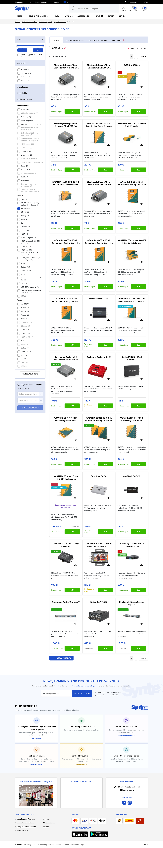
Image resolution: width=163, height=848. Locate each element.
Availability (21, 63)
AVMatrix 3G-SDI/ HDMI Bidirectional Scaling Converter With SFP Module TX (65, 241)
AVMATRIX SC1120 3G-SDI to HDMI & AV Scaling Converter (98, 419)
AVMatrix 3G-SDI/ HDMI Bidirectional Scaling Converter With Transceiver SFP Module (98, 241)
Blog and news (49, 822)
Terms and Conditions (25, 822)
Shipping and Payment (26, 819)
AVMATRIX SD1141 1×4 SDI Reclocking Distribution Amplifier (65, 419)
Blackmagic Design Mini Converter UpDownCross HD (66, 358)
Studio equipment (45, 22)
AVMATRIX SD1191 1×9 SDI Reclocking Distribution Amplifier (132, 419)
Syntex (17, 22)
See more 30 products (61, 658)
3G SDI (60, 48)
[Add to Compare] (75, 86)
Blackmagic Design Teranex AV (66, 602)
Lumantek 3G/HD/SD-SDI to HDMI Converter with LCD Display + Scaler (99, 545)
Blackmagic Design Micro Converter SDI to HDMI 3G (99, 183)
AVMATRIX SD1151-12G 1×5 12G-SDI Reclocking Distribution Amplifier (66, 477)
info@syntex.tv (128, 790)
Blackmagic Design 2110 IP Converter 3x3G (132, 545)
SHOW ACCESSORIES (30, 408)
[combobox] (30, 394)
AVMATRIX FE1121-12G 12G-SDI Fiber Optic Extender (132, 241)
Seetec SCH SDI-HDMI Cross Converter (66, 545)
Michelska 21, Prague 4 (42, 781)
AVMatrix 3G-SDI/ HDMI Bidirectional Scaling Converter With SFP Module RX (65, 299)
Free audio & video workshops (83, 686)
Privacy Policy (22, 830)
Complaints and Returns (26, 826)
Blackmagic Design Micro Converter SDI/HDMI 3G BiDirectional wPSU (98, 66)
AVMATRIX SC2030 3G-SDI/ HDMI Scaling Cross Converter (99, 124)
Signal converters (60, 22)
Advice (46, 826)
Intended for (22, 93)
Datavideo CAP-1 (99, 476)
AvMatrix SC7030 (132, 65)
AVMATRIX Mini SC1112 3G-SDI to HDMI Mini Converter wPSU (66, 183)
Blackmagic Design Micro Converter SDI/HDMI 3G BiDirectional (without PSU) (65, 124)
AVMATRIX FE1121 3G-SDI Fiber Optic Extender (132, 124)
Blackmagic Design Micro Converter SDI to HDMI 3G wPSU (66, 66)
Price (19, 39)
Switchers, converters (29, 22)
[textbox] (28, 394)
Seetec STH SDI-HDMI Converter (132, 358)
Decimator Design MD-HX (99, 357)
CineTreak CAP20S (131, 476)
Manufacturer (23, 87)
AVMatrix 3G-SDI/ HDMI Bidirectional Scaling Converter (132, 183)
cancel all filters (138, 48)
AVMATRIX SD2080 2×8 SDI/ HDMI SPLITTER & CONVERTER (132, 299)
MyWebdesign (78, 844)
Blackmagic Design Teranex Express (131, 603)
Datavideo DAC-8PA (98, 298)
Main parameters (24, 99)
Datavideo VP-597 (98, 602)
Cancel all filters (30, 374)
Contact (57, 2)
